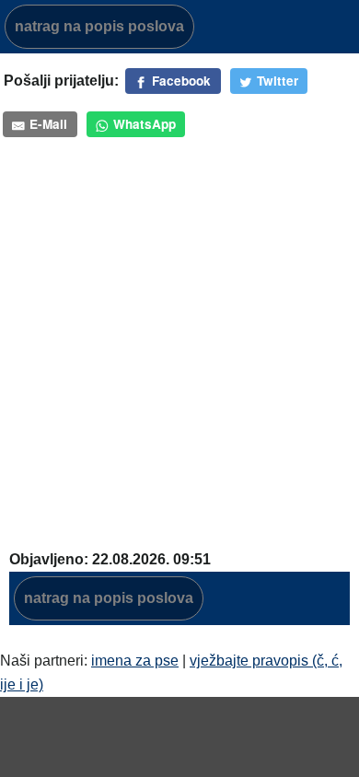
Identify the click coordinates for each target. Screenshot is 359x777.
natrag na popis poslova (99, 26)
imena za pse (135, 660)
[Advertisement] (179, 348)
